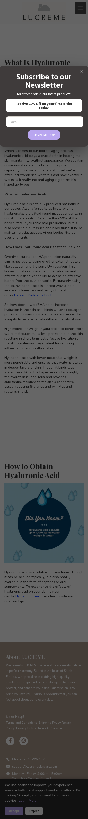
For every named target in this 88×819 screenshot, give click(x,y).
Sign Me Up (44, 135)
